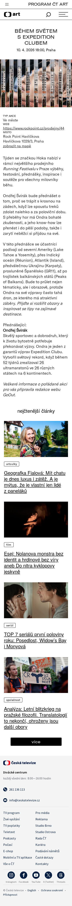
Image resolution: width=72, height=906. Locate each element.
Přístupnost (10, 894)
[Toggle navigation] (7, 5)
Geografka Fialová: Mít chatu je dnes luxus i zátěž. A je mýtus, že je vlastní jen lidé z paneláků (34, 482)
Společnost (13, 700)
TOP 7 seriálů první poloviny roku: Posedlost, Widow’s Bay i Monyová (35, 640)
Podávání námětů (47, 851)
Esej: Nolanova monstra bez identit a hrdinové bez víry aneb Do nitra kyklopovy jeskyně (33, 562)
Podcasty (9, 838)
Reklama (41, 819)
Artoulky (11, 464)
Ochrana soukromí (52, 890)
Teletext (9, 832)
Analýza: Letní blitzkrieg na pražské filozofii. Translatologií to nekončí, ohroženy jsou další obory (35, 718)
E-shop (8, 851)
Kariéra (40, 845)
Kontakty (41, 864)
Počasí (7, 845)
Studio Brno (43, 825)
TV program (11, 813)
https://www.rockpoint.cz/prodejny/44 (33, 128)
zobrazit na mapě (17, 146)
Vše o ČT (9, 864)
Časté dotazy (44, 857)
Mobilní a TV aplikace (17, 857)
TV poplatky (11, 825)
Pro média (42, 813)
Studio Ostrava (45, 832)
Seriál (9, 625)
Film (8, 544)
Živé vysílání (11, 819)
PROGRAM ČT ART (48, 4)
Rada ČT (41, 838)
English (32, 890)
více (36, 741)
